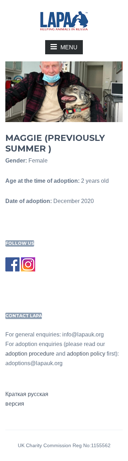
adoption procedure (29, 354)
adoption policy (86, 354)
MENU (69, 47)
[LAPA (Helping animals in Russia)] (64, 20)
